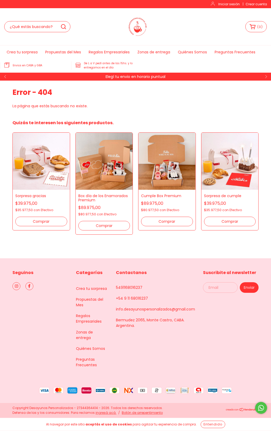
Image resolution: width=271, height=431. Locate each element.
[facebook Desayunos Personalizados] (29, 286)
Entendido (213, 424)
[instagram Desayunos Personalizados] (16, 286)
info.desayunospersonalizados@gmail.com (155, 309)
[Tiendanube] (242, 410)
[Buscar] (63, 26)
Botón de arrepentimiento (142, 412)
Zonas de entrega (153, 52)
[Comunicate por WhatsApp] (261, 408)
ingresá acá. (106, 412)
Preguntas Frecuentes (235, 52)
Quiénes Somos (192, 52)
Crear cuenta (256, 4)
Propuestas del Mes (63, 52)
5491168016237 (129, 287)
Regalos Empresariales (109, 52)
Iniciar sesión (229, 4)
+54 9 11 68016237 (132, 298)
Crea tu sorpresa (22, 52)
